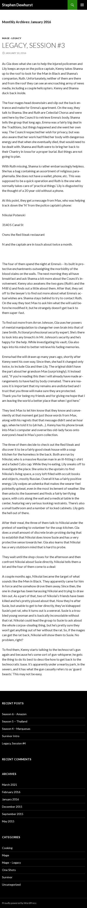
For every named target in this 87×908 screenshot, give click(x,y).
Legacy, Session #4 (14, 743)
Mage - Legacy (11, 38)
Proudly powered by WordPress (19, 903)
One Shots (9, 870)
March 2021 (9, 784)
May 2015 (8, 821)
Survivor (7, 877)
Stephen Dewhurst (17, 5)
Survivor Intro (10, 736)
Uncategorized (11, 884)
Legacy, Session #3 (33, 45)
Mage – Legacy (11, 862)
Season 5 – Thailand (14, 721)
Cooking (7, 848)
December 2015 (12, 806)
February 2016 (11, 792)
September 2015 (12, 814)
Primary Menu (82, 5)
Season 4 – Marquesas (16, 728)
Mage (5, 855)
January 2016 (10, 799)
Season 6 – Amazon (14, 714)
